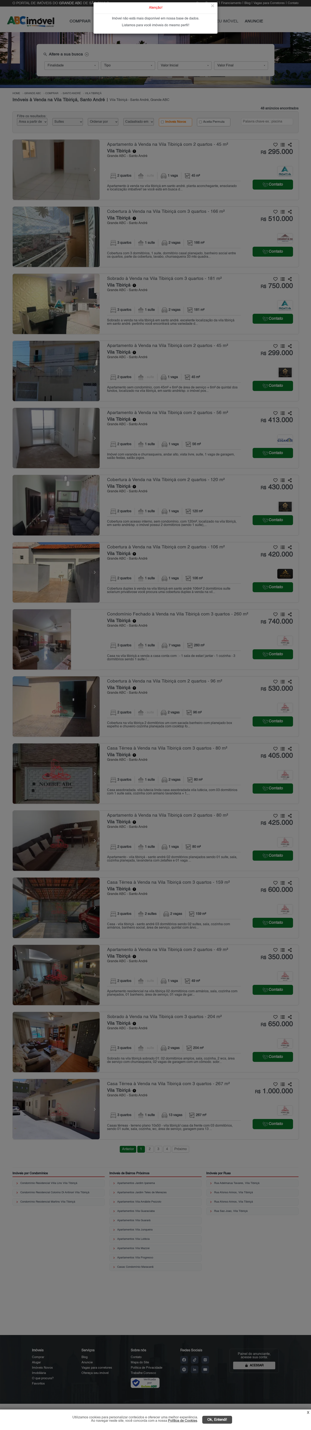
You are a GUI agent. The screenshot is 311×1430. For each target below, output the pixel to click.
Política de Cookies (182, 1421)
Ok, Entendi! (217, 1420)
